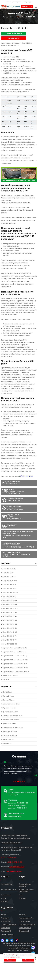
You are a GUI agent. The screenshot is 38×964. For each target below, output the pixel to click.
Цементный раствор (10, 675)
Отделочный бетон (9, 708)
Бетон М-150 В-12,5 (10, 581)
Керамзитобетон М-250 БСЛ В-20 (15, 668)
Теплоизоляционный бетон (12, 716)
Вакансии (22, 898)
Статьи (3, 898)
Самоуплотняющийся (27, 924)
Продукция (5, 563)
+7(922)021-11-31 (21, 808)
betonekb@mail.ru (14, 816)
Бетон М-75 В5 (8, 573)
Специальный (24, 931)
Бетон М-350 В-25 (9, 596)
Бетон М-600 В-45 (10, 616)
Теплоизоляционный (8, 924)
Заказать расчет (14, 38)
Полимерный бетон (10, 731)
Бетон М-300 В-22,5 (10, 592)
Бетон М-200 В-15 (9, 585)
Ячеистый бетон (8, 700)
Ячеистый (4, 918)
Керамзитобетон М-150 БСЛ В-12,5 (15, 660)
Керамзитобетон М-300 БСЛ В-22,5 (16, 672)
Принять (10, 960)
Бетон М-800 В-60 (10, 628)
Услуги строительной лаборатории (26, 890)
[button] (14, 781)
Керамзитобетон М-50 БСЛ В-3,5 (15, 648)
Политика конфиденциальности (19, 950)
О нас (21, 895)
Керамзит (6, 679)
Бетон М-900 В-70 (10, 636)
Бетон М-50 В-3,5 (9, 569)
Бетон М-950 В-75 (10, 640)
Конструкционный (25, 918)
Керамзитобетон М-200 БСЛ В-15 (15, 664)
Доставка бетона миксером (25, 885)
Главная (5, 17)
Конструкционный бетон (11, 704)
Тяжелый (22, 915)
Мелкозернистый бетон (11, 720)
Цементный (5, 928)
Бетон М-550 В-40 (10, 612)
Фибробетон (7, 743)
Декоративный (24, 921)
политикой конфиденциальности (12, 957)
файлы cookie (15, 955)
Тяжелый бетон (8, 696)
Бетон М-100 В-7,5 (9, 577)
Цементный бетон (9, 724)
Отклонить (28, 960)
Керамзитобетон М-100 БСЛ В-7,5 (15, 656)
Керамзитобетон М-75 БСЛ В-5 (14, 652)
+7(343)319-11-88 (13, 6)
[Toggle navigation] (36, 7)
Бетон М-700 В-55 (10, 620)
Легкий (3, 915)
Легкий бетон (7, 692)
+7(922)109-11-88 (22, 803)
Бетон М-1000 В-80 (10, 644)
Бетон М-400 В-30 (10, 600)
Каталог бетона (15, 17)
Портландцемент (9, 739)
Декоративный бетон (10, 712)
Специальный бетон (10, 735)
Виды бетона (6, 686)
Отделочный (5, 921)
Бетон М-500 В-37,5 (10, 608)
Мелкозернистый (25, 928)
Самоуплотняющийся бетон (13, 728)
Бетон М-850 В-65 (10, 632)
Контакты (4, 901)
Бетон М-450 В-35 (10, 604)
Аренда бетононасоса (9, 889)
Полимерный (6, 931)
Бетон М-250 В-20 (9, 589)
